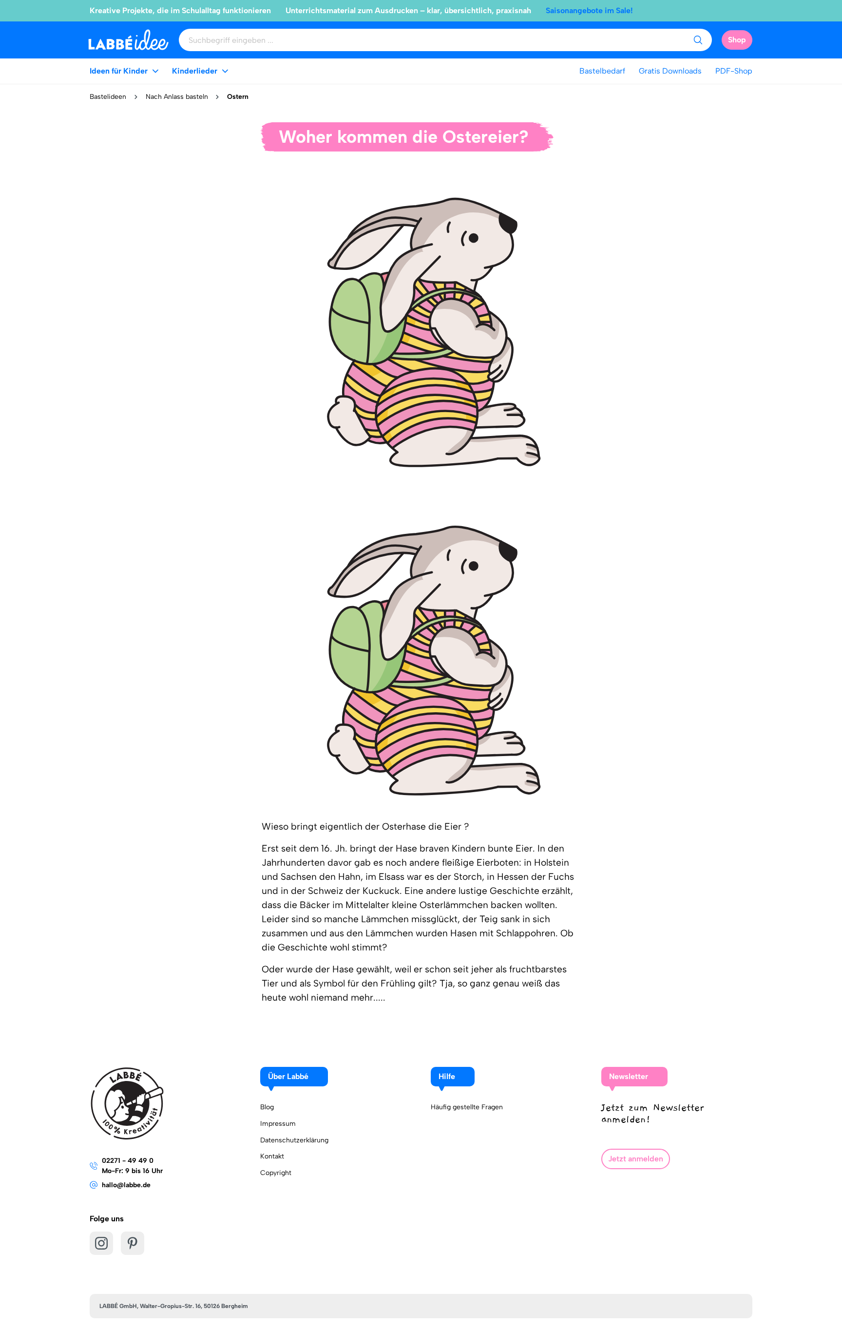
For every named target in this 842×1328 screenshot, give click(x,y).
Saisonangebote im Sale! (589, 10)
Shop (737, 39)
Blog (267, 1107)
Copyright (275, 1173)
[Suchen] (698, 40)
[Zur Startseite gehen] (128, 40)
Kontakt (272, 1156)
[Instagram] (101, 1243)
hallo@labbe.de (126, 1185)
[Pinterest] (132, 1243)
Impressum (278, 1123)
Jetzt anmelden (635, 1158)
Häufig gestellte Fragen (467, 1107)
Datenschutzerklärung (294, 1140)
